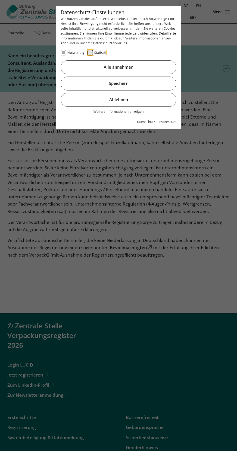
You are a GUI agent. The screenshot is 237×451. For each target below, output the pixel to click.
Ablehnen (118, 99)
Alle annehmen (118, 67)
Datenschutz (145, 121)
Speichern (118, 83)
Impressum (167, 121)
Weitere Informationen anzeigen (119, 111)
